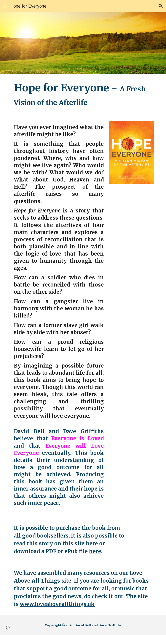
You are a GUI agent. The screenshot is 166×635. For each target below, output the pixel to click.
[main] (83, 94)
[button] (5, 6)
